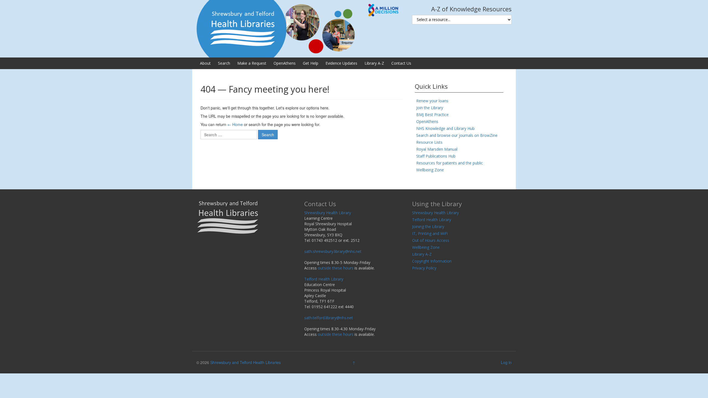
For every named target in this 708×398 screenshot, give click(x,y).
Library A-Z (374, 63)
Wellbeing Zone (430, 169)
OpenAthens (285, 63)
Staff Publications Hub (435, 156)
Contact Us (401, 63)
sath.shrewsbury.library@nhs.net (332, 251)
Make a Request (251, 63)
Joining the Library (428, 226)
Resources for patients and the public (449, 163)
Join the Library (429, 107)
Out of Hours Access (430, 240)
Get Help (310, 63)
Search (224, 63)
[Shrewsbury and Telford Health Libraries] (300, 28)
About (205, 63)
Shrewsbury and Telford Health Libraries (245, 362)
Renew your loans (432, 100)
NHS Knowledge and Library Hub (445, 128)
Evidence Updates (341, 63)
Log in (506, 362)
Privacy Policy (424, 268)
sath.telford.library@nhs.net (328, 317)
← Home (235, 124)
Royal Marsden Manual (436, 149)
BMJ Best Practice (432, 114)
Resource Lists (429, 142)
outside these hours (335, 268)
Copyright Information (432, 261)
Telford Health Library (323, 279)
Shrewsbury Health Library (327, 212)
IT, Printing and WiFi (430, 233)
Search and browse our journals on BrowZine (457, 135)
